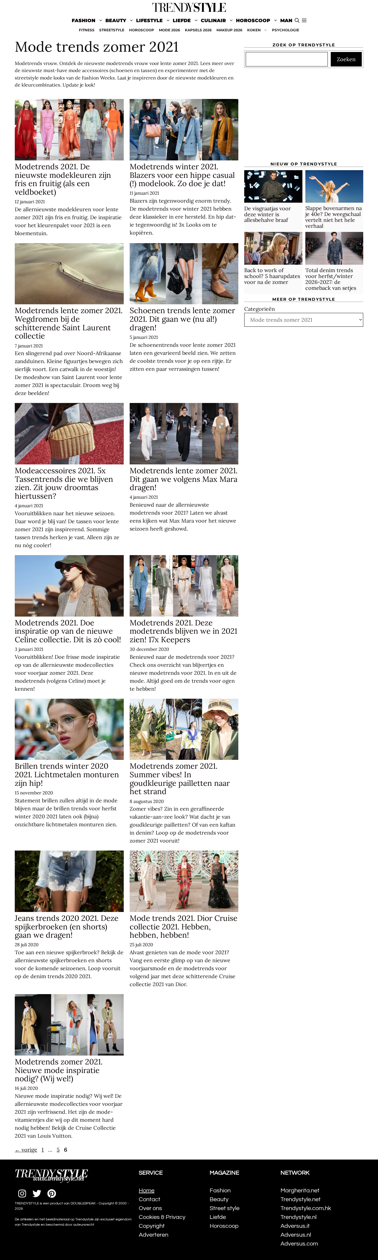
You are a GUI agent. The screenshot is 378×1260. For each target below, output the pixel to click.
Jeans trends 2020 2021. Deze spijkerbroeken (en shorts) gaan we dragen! (66, 926)
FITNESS (86, 30)
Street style (224, 1208)
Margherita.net (300, 1191)
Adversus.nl (296, 1235)
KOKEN (254, 30)
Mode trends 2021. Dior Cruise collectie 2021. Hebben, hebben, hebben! (183, 926)
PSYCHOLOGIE (285, 30)
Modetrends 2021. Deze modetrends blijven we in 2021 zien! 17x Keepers (183, 631)
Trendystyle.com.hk (306, 1208)
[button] (304, 21)
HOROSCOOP (141, 30)
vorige (26, 1149)
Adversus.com (299, 1244)
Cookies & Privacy (162, 1217)
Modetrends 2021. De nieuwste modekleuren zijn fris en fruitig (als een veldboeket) (63, 179)
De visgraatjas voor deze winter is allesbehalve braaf (267, 214)
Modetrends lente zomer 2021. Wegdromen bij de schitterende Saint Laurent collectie (69, 323)
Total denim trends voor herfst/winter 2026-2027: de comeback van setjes (330, 279)
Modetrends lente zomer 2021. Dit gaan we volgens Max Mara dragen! (183, 479)
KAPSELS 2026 (198, 30)
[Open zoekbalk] (297, 21)
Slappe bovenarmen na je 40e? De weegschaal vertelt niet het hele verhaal (333, 217)
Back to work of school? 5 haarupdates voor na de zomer (272, 276)
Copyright (152, 1226)
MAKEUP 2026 (229, 30)
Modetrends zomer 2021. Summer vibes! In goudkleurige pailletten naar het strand (180, 778)
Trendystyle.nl (299, 1217)
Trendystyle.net (301, 1199)
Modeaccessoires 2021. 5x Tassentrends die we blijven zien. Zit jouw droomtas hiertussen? (64, 483)
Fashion (83, 20)
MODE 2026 (169, 30)
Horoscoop (253, 20)
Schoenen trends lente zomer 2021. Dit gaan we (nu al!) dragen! (182, 318)
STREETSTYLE (111, 30)
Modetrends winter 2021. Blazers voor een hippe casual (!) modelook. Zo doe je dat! (182, 175)
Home (146, 1191)
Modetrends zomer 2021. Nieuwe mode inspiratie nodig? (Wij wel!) (58, 1070)
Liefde (182, 20)
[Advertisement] (303, 117)
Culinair (213, 20)
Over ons (150, 1208)
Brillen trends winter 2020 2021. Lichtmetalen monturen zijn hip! (67, 774)
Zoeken (346, 59)
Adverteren (153, 1235)
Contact (149, 1199)
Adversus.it (295, 1226)
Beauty (115, 20)
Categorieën (259, 309)
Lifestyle (149, 20)
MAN (286, 20)
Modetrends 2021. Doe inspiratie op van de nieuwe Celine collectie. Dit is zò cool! (68, 631)
